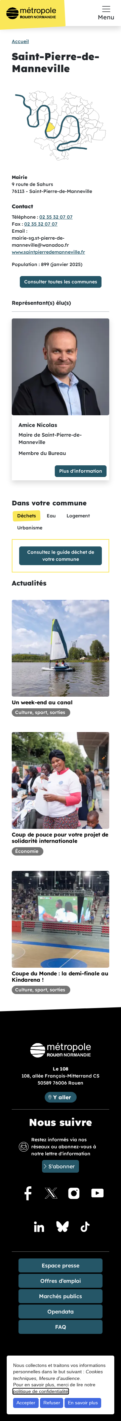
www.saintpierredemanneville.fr (48, 252)
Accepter (25, 1402)
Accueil (20, 41)
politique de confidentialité (40, 1391)
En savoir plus (83, 1402)
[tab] (26, 516)
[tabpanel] (60, 555)
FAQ (60, 1327)
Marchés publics (60, 1296)
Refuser (51, 1402)
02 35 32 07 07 (56, 217)
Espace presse (60, 1265)
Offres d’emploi (60, 1280)
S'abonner (61, 1166)
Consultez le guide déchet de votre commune (60, 555)
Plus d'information (80, 471)
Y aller (65, 1097)
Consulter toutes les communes (60, 282)
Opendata (60, 1311)
